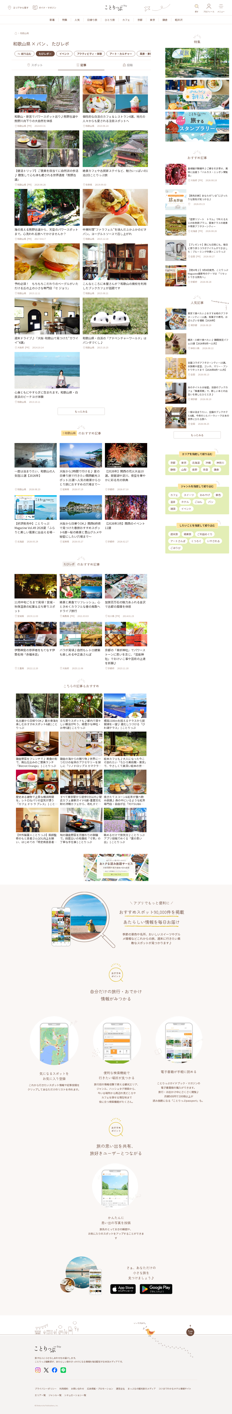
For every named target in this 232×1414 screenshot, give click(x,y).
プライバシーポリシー (46, 1388)
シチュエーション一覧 (75, 1395)
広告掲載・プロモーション (100, 1388)
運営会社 (120, 1388)
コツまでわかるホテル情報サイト (175, 1388)
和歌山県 (24, 33)
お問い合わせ (77, 1388)
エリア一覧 (40, 1395)
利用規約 (63, 1388)
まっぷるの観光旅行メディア (142, 1388)
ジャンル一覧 (55, 1395)
